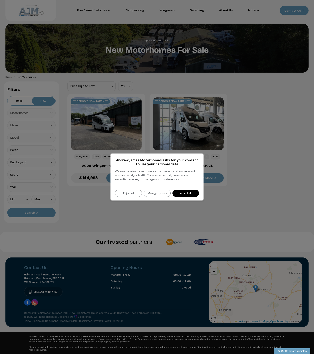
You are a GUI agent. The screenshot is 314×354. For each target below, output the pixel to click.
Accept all (185, 193)
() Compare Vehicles (294, 351)
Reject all (128, 193)
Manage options (157, 193)
